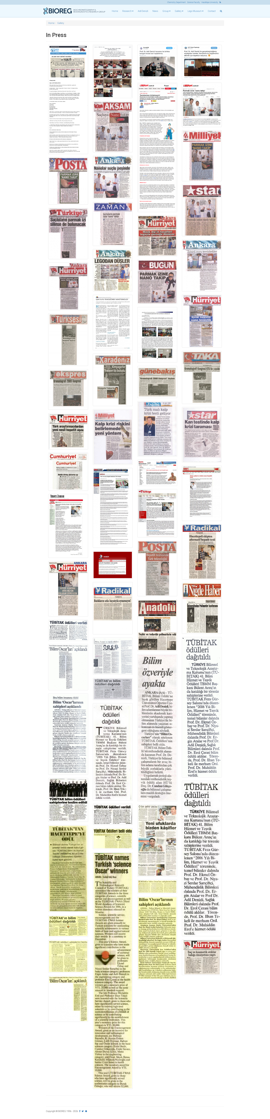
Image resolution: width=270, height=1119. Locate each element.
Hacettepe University (209, 2)
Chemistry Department (176, 2)
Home (115, 11)
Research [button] (127, 11)
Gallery (60, 23)
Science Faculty (193, 2)
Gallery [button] (178, 11)
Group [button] (165, 11)
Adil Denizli (143, 11)
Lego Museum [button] (195, 11)
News (155, 11)
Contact (212, 11)
